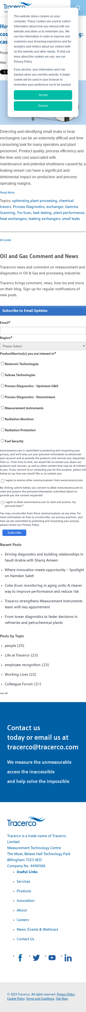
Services (23, 882)
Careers (23, 920)
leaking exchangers (44, 219)
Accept (43, 95)
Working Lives (21, 675)
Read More (7, 192)
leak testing (42, 213)
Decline (43, 105)
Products (24, 891)
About (22, 910)
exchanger (54, 207)
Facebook (20, 957)
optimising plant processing (34, 201)
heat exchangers (13, 219)
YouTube (52, 957)
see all (4, 693)
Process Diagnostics (28, 207)
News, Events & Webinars (37, 930)
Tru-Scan (24, 213)
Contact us (23, 728)
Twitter (36, 957)
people (15, 646)
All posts (5, 240)
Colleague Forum (23, 684)
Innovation (25, 901)
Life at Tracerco (21, 655)
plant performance (69, 213)
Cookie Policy (15, 998)
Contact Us (25, 939)
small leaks (71, 219)
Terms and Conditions (40, 998)
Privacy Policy (66, 994)
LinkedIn (68, 957)
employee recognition (27, 665)
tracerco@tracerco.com (43, 747)
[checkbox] (43, 403)
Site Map (62, 998)
